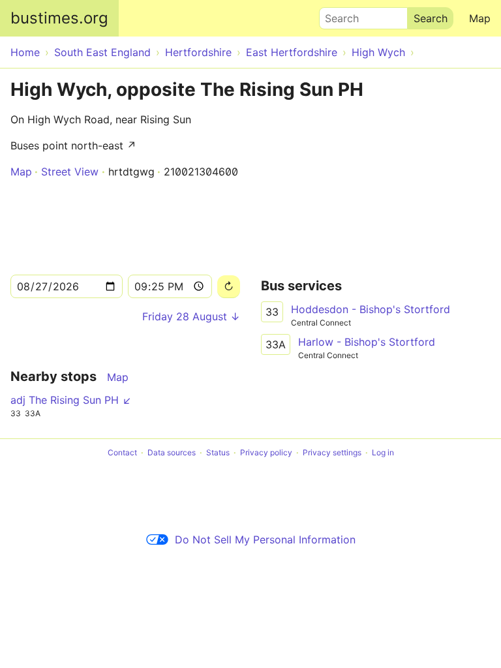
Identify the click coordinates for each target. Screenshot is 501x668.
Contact (122, 452)
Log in (383, 452)
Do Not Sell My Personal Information (265, 539)
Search (336, 15)
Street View (70, 171)
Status (218, 452)
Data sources (171, 452)
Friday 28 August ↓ (191, 316)
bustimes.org (59, 17)
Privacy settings (332, 452)
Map (480, 18)
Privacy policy (266, 452)
